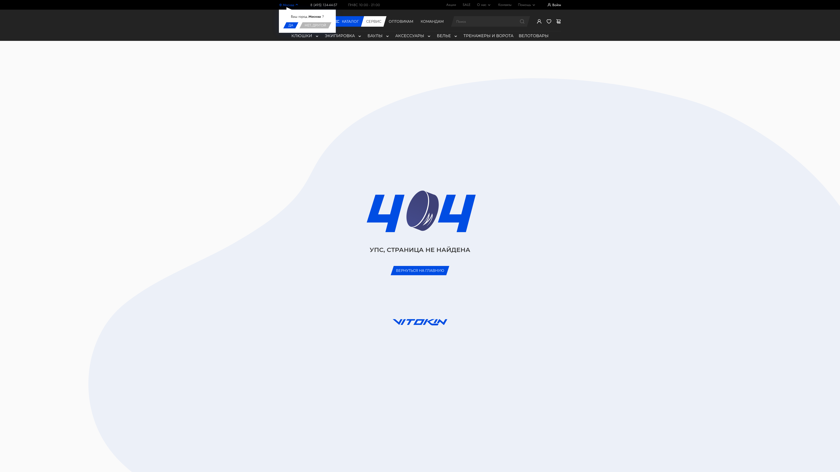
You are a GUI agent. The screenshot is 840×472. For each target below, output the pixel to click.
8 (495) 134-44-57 (323, 4)
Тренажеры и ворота (488, 35)
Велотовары (534, 35)
